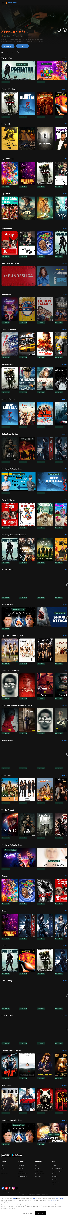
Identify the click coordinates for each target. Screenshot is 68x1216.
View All (64, 58)
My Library (21, 1165)
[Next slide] (65, 30)
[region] (34, 1206)
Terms (34, 1198)
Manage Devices (23, 1174)
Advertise (54, 1179)
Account (21, 1168)
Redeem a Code (23, 1176)
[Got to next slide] (66, 70)
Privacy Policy (59, 1198)
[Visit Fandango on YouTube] (6, 1188)
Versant (14, 1198)
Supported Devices (57, 1168)
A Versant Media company (15, 1192)
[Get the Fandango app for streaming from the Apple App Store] (6, 1155)
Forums (54, 1174)
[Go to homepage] (12, 2)
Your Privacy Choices (27, 1213)
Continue (40, 1213)
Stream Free (5, 1174)
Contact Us (55, 1176)
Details (22, 46)
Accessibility (55, 1182)
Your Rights (53, 1200)
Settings (21, 1171)
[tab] (2, 52)
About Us (54, 1165)
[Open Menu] (2, 2)
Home (3, 1165)
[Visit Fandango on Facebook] (2, 1188)
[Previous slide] (59, 30)
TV (2, 1171)
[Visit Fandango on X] (9, 1188)
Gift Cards (38, 1176)
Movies (3, 1168)
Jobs (53, 1185)
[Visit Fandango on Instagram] (13, 1188)
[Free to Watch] (18, 70)
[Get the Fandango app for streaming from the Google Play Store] (17, 1155)
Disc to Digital (39, 1171)
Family (37, 1168)
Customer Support (57, 1171)
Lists (36, 1165)
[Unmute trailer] (18, 52)
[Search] (65, 2)
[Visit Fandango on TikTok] (16, 1188)
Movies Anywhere (40, 1174)
